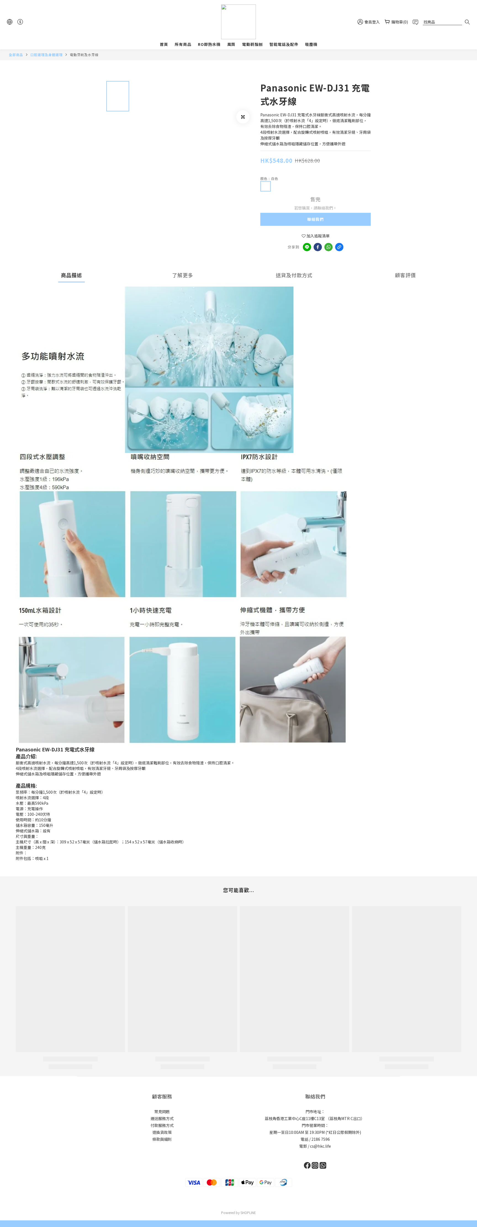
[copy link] (339, 247)
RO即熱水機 (209, 44)
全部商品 (16, 54)
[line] (307, 247)
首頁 (164, 44)
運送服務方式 (162, 1118)
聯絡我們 (315, 219)
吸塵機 (311, 44)
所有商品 (183, 44)
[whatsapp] (328, 247)
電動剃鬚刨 (252, 44)
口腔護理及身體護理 (46, 54)
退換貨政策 (162, 1132)
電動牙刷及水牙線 (84, 54)
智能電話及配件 (283, 44)
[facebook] (318, 247)
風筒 (231, 44)
